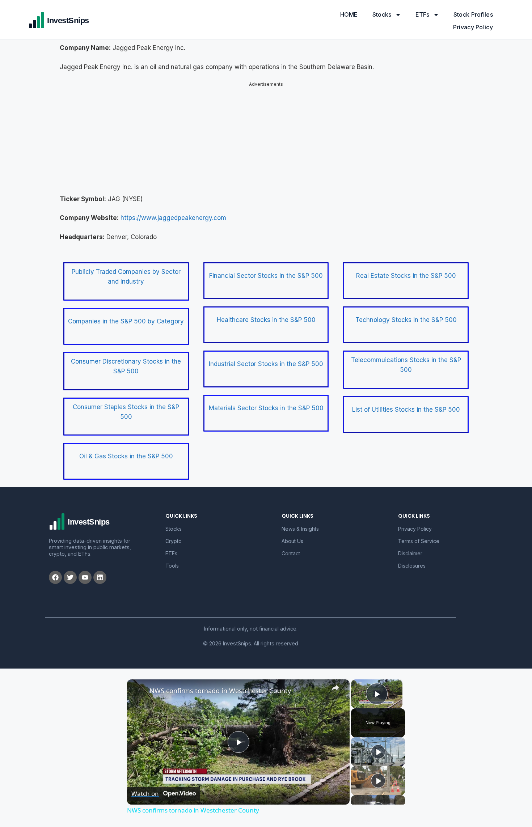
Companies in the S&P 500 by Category (126, 321)
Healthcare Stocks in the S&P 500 (266, 319)
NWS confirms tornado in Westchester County (220, 690)
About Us (292, 541)
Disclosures (412, 566)
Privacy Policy (473, 27)
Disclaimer (410, 553)
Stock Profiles (473, 14)
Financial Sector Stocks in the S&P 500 (266, 275)
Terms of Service (418, 541)
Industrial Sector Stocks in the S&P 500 (266, 364)
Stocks (382, 14)
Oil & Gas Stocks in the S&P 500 (126, 456)
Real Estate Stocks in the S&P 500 (406, 275)
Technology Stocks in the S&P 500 (406, 319)
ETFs (422, 14)
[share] (335, 687)
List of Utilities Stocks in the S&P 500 (406, 409)
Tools (172, 566)
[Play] (378, 752)
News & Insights (300, 529)
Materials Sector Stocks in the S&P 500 (266, 408)
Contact (291, 553)
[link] (138, 691)
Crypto (173, 541)
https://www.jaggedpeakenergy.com (173, 217)
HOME (349, 14)
